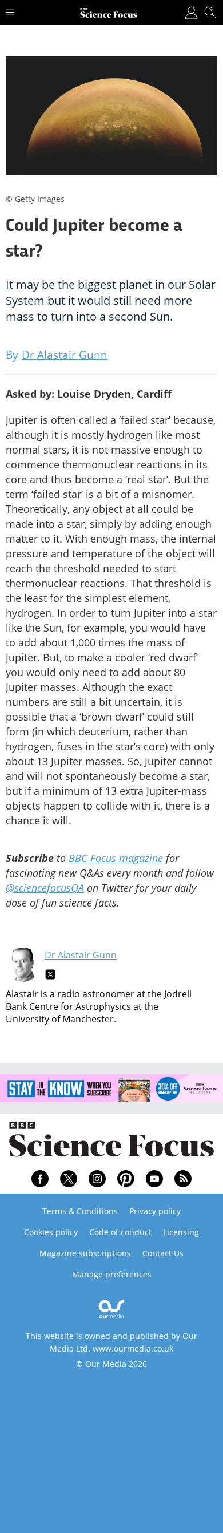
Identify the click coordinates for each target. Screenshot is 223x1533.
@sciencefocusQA (45, 888)
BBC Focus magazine (116, 858)
